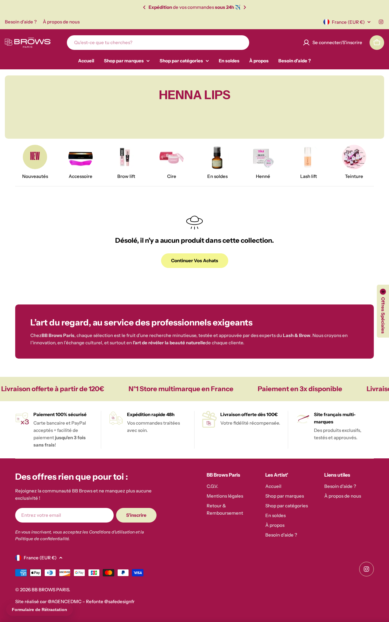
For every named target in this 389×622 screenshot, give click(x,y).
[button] (144, 7)
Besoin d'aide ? (21, 22)
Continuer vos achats (194, 260)
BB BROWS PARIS (50, 589)
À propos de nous (61, 22)
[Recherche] (240, 42)
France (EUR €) (348, 22)
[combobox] (158, 42)
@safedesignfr (119, 601)
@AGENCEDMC (64, 601)
